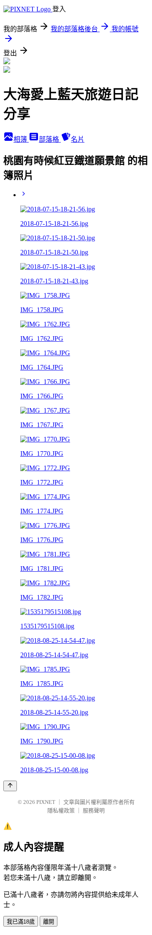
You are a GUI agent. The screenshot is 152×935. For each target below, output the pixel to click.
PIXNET (45, 802)
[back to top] (10, 786)
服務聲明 (94, 810)
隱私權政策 (61, 810)
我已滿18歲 (21, 922)
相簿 (21, 139)
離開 (48, 922)
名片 (77, 139)
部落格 (50, 139)
